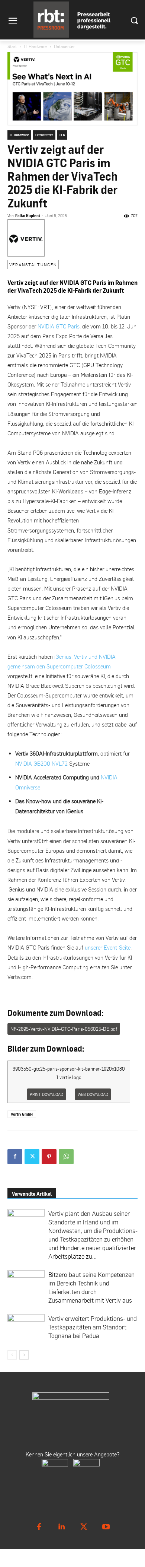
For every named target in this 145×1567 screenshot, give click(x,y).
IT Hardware (35, 46)
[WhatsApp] (66, 1156)
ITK (62, 135)
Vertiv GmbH (22, 1114)
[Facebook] (14, 1156)
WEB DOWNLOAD (93, 1094)
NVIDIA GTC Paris (59, 326)
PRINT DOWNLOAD (46, 1094)
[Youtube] (106, 1526)
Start (12, 46)
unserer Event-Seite (107, 947)
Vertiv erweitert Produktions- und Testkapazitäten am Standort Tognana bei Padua (92, 1326)
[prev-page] (12, 1355)
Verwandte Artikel (32, 1194)
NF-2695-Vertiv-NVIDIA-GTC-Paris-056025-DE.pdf (63, 1029)
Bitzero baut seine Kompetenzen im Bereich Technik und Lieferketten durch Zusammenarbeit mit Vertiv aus (91, 1287)
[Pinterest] (49, 1156)
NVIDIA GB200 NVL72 (41, 763)
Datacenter (64, 46)
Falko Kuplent (27, 215)
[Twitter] (32, 1156)
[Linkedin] (61, 1526)
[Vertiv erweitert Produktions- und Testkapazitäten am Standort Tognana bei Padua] (26, 1328)
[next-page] (24, 1355)
